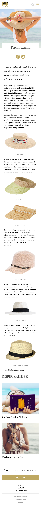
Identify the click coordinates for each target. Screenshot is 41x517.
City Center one (20, 491)
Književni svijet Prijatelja (15, 417)
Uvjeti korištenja (20, 500)
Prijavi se (20, 477)
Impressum (20, 485)
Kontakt (20, 488)
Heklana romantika (12, 457)
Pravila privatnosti (20, 497)
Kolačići (20, 503)
